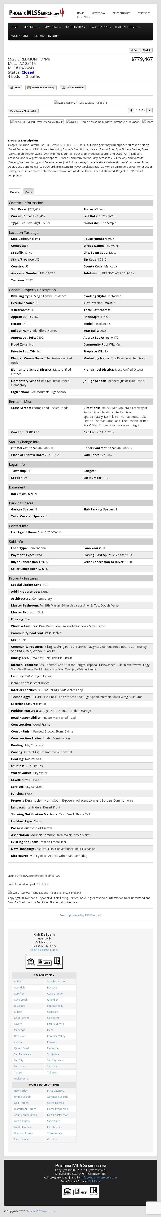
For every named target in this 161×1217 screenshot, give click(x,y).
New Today (98, 13)
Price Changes (121, 13)
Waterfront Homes (25, 1109)
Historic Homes (23, 1133)
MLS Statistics (20, 35)
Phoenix (52, 1042)
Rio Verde (53, 1048)
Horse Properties (57, 1109)
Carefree (19, 993)
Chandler (52, 999)
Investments (54, 1127)
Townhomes (54, 1133)
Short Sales (53, 1121)
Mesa (50, 1030)
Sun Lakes (20, 1066)
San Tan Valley (22, 1054)
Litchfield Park (55, 1024)
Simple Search (22, 1097)
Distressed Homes (126, 26)
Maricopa (19, 1030)
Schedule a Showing (43, 87)
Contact (82, 16)
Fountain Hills (55, 1006)
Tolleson (52, 1072)
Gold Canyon (22, 1018)
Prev (136, 49)
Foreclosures (22, 1121)
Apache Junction (56, 981)
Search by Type (99, 26)
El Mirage (19, 1006)
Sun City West (55, 1060)
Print (17, 87)
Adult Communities (25, 1115)
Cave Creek (20, 999)
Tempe (18, 1072)
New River (20, 1036)
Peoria (18, 1042)
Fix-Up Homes (22, 1127)
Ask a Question (75, 87)
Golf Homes (21, 1103)
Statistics (144, 13)
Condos (52, 1139)
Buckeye (52, 987)
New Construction (57, 1115)
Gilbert (18, 1012)
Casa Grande (55, 993)
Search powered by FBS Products (81, 915)
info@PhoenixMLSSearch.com (99, 1177)
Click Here (94, 1181)
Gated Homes (55, 1103)
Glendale (52, 1012)
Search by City (74, 26)
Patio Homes (21, 1139)
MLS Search (31, 26)
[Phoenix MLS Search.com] (37, 13)
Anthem (18, 981)
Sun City (18, 1060)
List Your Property (46, 35)
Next (146, 49)
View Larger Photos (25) (23, 111)
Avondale (19, 987)
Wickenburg (21, 1078)
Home (80, 13)
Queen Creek (22, 1048)
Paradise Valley (56, 1036)
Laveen (18, 1024)
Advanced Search (57, 1097)
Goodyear (53, 1018)
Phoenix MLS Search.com (40, 1211)
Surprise (52, 1066)
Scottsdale (53, 1054)
